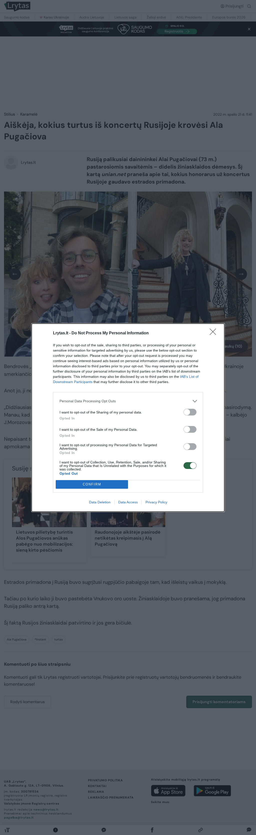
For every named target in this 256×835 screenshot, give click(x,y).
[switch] (190, 412)
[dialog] (128, 418)
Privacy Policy (156, 502)
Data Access (128, 502)
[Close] (214, 333)
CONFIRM (92, 484)
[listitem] (128, 401)
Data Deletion (99, 502)
